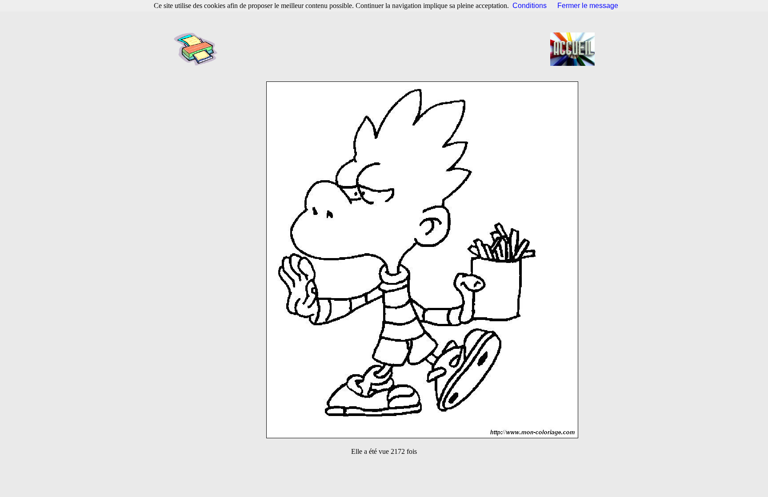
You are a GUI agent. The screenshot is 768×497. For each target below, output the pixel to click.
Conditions (529, 5)
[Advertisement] (386, 49)
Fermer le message (587, 5)
